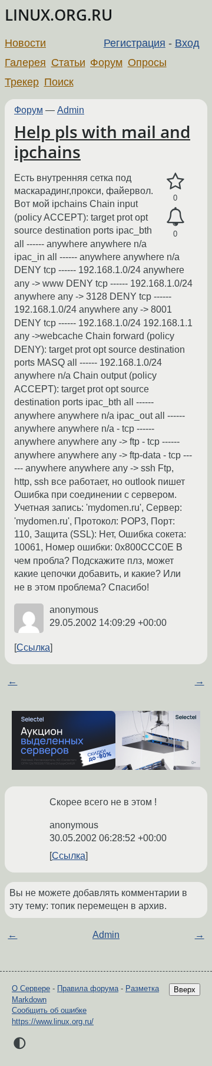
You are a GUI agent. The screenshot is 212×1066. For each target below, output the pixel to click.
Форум (106, 62)
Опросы (147, 62)
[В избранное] (175, 181)
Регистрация (134, 43)
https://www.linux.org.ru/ (53, 1021)
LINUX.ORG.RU (58, 15)
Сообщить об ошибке (49, 1010)
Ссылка (33, 647)
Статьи (68, 62)
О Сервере (31, 988)
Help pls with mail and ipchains (102, 141)
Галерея (25, 62)
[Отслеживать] (175, 217)
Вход (187, 43)
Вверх (185, 989)
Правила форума (87, 988)
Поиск (59, 82)
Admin (70, 110)
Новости (25, 43)
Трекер (22, 82)
